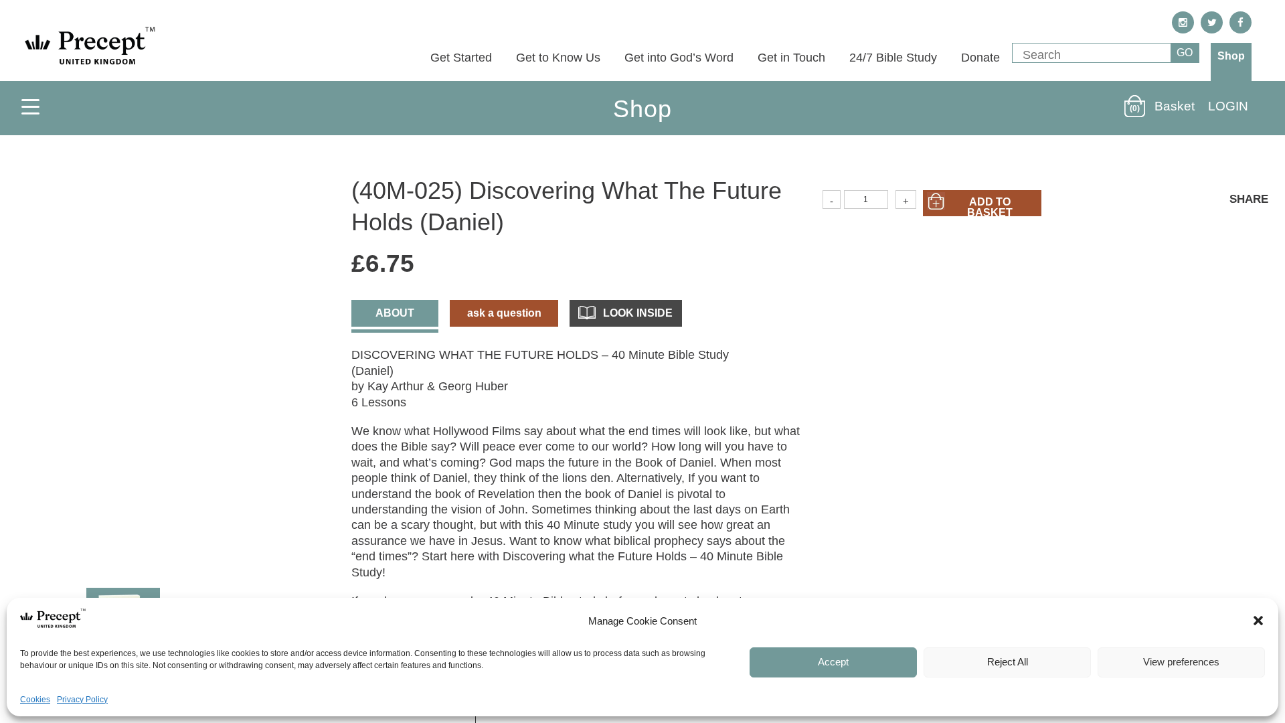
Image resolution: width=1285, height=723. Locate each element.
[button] (1258, 620)
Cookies (35, 699)
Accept (833, 661)
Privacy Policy (82, 699)
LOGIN (1228, 106)
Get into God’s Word (679, 57)
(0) (1135, 108)
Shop (1231, 56)
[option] (168, 370)
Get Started (461, 57)
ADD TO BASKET (990, 206)
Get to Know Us (558, 57)
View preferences (1181, 661)
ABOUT (394, 313)
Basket (1174, 106)
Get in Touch (791, 57)
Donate (980, 57)
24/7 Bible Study (893, 57)
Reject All (1007, 661)
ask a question (504, 313)
